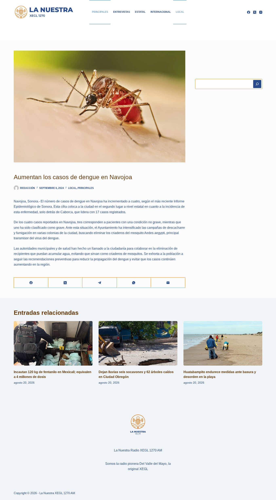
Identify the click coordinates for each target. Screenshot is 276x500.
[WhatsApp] (134, 283)
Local (180, 12)
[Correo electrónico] (168, 283)
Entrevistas (121, 12)
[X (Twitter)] (254, 12)
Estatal (140, 12)
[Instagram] (260, 12)
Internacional (161, 12)
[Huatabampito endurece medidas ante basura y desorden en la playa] (222, 343)
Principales (100, 12)
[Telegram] (99, 283)
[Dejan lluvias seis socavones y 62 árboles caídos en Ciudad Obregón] (138, 343)
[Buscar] (257, 84)
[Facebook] (248, 12)
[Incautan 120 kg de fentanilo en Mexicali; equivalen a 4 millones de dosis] (53, 343)
